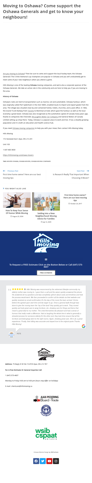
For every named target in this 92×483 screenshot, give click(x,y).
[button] (46, 259)
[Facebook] (36, 461)
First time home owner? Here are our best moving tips (75, 198)
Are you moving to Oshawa (13, 74)
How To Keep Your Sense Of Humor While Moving (17, 211)
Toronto (31, 111)
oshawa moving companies (41, 161)
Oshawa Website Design (41, 452)
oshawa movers (24, 161)
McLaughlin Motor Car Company (45, 117)
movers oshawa (12, 161)
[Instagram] (56, 461)
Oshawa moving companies (23, 128)
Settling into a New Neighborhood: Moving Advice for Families (46, 216)
